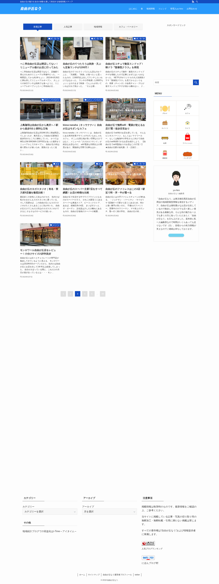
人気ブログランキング (152, 548)
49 (102, 294)
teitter (137, 575)
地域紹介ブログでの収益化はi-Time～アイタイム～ (49, 531)
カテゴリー (28, 506)
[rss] (193, 1)
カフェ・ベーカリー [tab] (128, 27)
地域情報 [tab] (98, 27)
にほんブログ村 (150, 563)
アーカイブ (88, 506)
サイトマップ (94, 575)
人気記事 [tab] (68, 27)
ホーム (82, 575)
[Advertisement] (176, 52)
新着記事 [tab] (38, 27)
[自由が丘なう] (30, 9)
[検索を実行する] (196, 82)
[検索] (197, 1)
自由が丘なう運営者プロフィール (117, 575)
